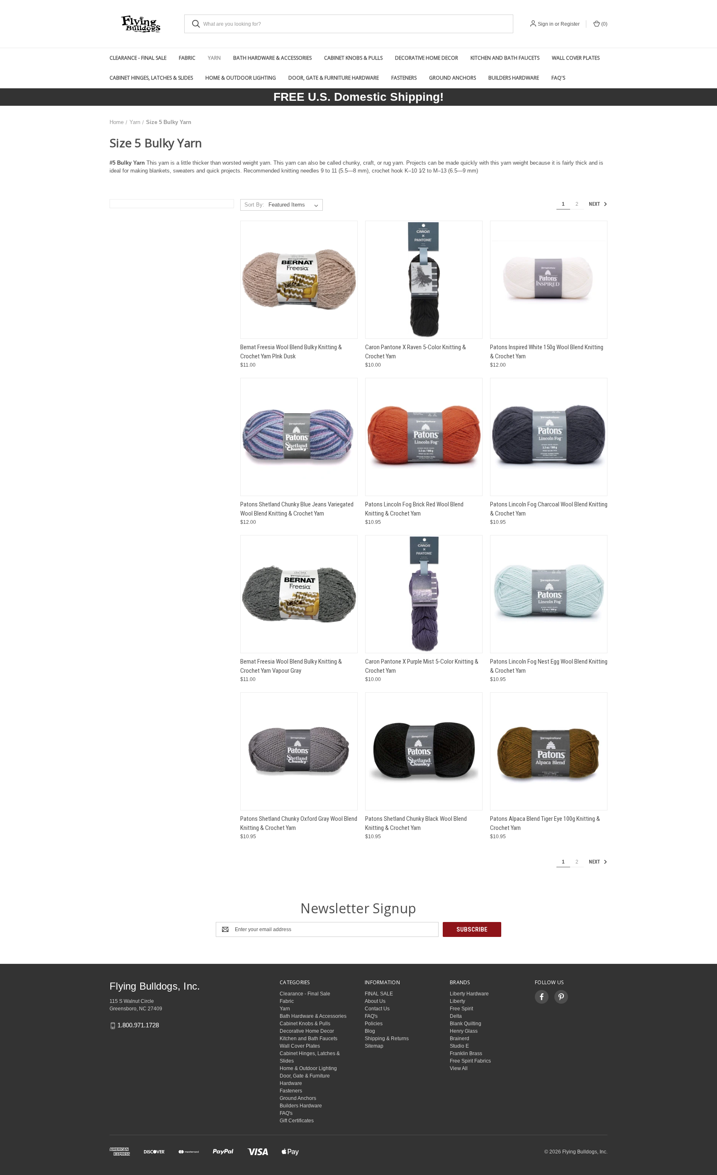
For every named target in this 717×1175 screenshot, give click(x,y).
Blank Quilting (465, 1024)
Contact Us (377, 1009)
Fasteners (404, 77)
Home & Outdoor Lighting (240, 77)
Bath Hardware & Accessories (272, 57)
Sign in (546, 24)
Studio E (459, 1046)
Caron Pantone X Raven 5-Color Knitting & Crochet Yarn (415, 351)
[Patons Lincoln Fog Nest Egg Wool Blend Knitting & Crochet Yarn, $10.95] (549, 594)
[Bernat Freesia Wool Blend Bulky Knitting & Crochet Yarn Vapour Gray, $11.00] (299, 594)
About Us (375, 1001)
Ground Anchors (452, 77)
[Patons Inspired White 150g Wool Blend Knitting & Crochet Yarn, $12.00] (549, 279)
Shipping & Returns (387, 1038)
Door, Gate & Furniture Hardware (333, 77)
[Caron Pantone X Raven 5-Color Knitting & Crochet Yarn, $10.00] (424, 279)
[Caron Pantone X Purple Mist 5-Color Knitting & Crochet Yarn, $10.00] (424, 594)
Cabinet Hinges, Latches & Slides (151, 77)
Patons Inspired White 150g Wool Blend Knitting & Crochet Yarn (546, 351)
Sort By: (254, 205)
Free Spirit (461, 1009)
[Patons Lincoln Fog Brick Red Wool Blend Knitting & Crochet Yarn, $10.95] (424, 437)
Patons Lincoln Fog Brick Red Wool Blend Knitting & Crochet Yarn (414, 509)
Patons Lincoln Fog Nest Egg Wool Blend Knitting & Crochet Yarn (548, 666)
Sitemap (374, 1046)
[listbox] (295, 204)
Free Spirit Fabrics (470, 1061)
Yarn (214, 57)
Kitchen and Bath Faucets (505, 57)
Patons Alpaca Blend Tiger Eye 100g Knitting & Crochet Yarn (545, 823)
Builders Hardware (513, 77)
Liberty (457, 1001)
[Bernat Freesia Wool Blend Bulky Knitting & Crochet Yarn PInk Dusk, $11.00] (299, 279)
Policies (374, 1024)
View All (459, 1068)
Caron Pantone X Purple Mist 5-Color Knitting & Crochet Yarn (421, 666)
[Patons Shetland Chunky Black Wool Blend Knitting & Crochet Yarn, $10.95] (424, 751)
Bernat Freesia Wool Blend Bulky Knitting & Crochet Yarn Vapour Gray (291, 666)
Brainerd (459, 1038)
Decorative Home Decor (426, 57)
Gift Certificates (297, 1121)
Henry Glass (464, 1031)
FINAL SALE (379, 994)
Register (570, 24)
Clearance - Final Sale (138, 57)
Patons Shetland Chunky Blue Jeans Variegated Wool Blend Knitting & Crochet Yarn (297, 509)
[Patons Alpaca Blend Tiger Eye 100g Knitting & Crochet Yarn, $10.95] (549, 751)
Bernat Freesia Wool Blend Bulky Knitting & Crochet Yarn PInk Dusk (291, 351)
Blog (370, 1031)
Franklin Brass (466, 1053)
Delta (456, 1016)
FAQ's (558, 77)
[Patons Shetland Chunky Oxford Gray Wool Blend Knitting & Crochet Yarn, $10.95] (299, 751)
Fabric (187, 57)
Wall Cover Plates (576, 57)
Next (595, 204)
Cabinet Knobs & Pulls (353, 57)
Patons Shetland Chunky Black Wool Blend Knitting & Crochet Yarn (416, 823)
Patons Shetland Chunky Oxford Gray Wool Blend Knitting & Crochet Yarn (298, 823)
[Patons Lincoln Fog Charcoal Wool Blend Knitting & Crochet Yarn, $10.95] (549, 437)
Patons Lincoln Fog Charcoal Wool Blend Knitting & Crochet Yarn (548, 509)
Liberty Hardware (469, 994)
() (603, 24)
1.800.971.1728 (138, 1025)
